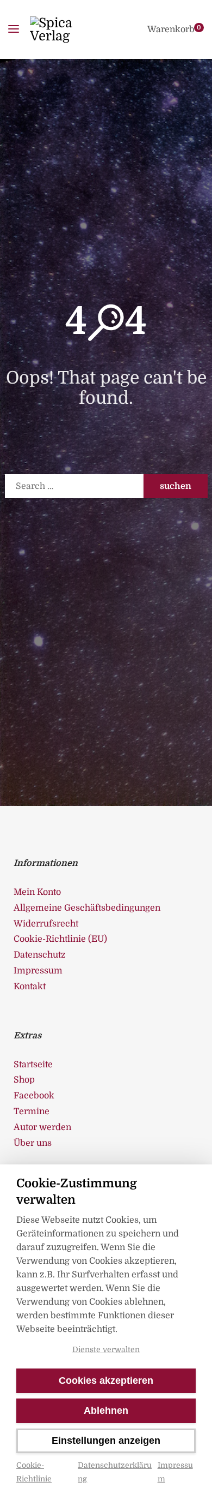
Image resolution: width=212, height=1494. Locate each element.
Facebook (34, 1096)
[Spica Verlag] (66, 29)
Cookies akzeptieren (106, 1380)
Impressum (175, 1472)
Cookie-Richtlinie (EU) (60, 939)
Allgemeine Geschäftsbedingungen (87, 908)
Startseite (33, 1064)
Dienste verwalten (106, 1349)
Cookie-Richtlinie (34, 1472)
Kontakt (30, 986)
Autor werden (42, 1127)
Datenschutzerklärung (115, 1472)
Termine (31, 1111)
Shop (24, 1080)
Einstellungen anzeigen (106, 1440)
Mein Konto (37, 892)
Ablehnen (106, 1410)
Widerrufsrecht (46, 924)
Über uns (33, 1143)
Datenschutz (40, 955)
